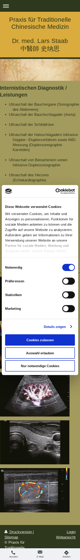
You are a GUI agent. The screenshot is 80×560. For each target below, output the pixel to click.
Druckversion (20, 532)
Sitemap (11, 537)
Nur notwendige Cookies (40, 366)
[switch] (68, 281)
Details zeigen (55, 326)
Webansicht (66, 537)
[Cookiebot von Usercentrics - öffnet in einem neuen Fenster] (56, 191)
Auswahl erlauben (40, 353)
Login (71, 532)
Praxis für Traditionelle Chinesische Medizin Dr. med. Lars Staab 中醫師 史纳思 (40, 34)
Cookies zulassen (40, 340)
